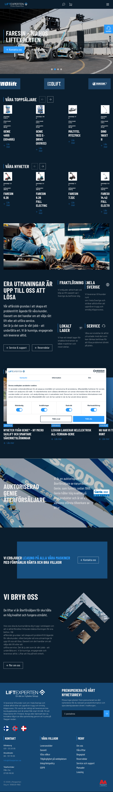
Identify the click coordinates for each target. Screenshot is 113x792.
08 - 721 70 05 (9, 756)
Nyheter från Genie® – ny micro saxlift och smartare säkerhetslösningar (24, 434)
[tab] (52, 69)
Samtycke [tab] (23, 378)
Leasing (80, 772)
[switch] (44, 410)
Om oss (79, 745)
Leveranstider (46, 745)
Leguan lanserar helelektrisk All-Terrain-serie (71, 432)
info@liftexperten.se (12, 760)
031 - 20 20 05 (9, 748)
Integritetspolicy (47, 763)
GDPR (42, 767)
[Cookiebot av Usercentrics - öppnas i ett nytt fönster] (95, 371)
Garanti (43, 750)
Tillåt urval (56, 419)
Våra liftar (81, 750)
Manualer (80, 767)
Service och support (85, 763)
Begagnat (80, 754)
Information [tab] (56, 378)
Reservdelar (81, 758)
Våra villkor (45, 754)
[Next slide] (50, 99)
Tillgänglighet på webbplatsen (53, 758)
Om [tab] (89, 378)
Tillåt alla (88, 419)
